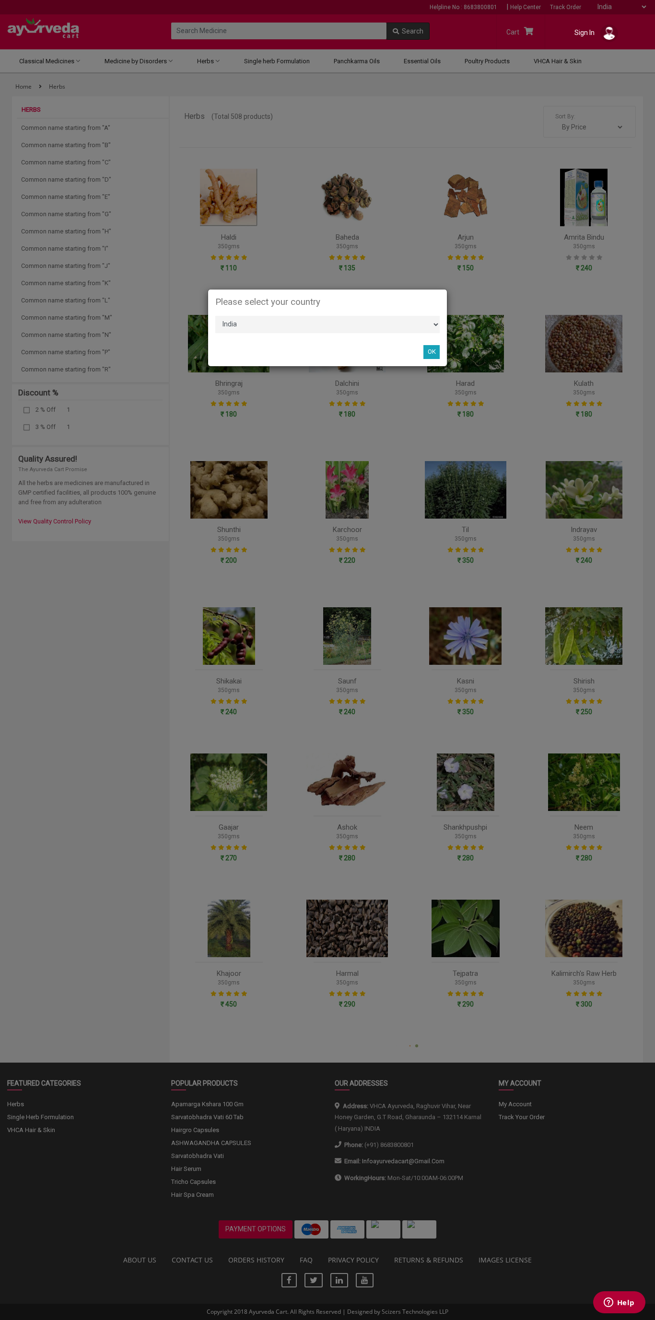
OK (432, 351)
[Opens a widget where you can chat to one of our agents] (619, 1303)
